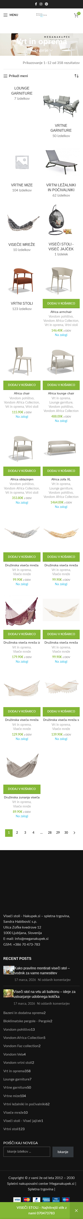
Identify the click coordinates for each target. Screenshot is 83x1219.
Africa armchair (61, 312)
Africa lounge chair (61, 393)
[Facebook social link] (36, 4)
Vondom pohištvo (61, 316)
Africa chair (22, 393)
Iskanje (63, 1152)
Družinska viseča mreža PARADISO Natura (61, 644)
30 (66, 832)
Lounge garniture (60, 402)
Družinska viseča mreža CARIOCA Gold (61, 567)
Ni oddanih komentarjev (54, 980)
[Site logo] (41, 15)
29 (58, 832)
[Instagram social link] (41, 4)
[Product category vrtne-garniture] (61, 112)
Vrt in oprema (54, 325)
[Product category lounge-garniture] (22, 94)
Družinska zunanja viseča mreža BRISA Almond (22, 799)
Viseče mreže (22, 574)
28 (50, 832)
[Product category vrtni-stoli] (22, 288)
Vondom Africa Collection (60, 320)
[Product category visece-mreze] (22, 229)
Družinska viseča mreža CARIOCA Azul (22, 567)
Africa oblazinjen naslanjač (21, 481)
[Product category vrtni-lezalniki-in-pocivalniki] (61, 172)
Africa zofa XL (61, 479)
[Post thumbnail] (8, 974)
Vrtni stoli (71, 325)
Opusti (76, 1210)
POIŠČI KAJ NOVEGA (20, 1143)
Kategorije (39, 50)
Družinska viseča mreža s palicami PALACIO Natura (61, 721)
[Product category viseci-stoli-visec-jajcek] (61, 231)
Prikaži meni (18, 76)
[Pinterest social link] (46, 4)
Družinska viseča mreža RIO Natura (22, 721)
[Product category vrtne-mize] (22, 169)
